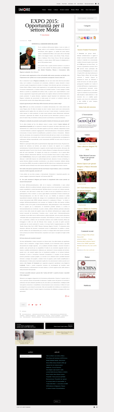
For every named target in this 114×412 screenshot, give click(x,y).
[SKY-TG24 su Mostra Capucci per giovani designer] (87, 202)
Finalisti (85, 50)
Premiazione (92, 50)
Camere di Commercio (31, 315)
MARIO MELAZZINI (27, 316)
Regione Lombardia (36, 316)
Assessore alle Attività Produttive (40, 314)
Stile (82, 9)
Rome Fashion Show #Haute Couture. (55, 374)
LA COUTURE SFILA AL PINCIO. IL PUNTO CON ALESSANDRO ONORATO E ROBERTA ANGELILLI (56, 372)
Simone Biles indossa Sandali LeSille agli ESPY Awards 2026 (56, 363)
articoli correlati (82, 184)
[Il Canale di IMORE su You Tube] (91, 38)
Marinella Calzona (81, 245)
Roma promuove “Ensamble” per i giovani (56, 379)
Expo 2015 (48, 315)
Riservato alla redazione (89, 3)
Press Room (64, 3)
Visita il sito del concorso (87, 107)
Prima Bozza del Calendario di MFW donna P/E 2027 (56, 358)
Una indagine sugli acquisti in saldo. (55, 369)
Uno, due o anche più (89, 250)
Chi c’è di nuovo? (91, 9)
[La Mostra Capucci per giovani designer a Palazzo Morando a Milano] (87, 181)
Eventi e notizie (64, 9)
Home (44, 9)
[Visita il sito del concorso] (77, 46)
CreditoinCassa (41, 315)
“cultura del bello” (26, 314)
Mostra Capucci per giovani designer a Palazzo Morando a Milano (87, 167)
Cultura (56, 9)
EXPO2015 (24, 311)
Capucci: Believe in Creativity (87, 209)
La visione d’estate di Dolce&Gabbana (55, 388)
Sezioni (79, 50)
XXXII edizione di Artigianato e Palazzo (55, 386)
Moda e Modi (75, 9)
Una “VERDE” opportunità (88, 243)
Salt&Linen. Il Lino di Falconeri (53, 367)
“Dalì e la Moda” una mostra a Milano (55, 355)
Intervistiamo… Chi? (72, 3)
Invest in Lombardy (55, 315)
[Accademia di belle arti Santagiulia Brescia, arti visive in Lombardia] (87, 278)
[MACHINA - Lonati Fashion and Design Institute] (87, 270)
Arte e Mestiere (80, 3)
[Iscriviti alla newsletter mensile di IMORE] (78, 38)
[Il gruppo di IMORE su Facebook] (88, 38)
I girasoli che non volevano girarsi (54, 365)
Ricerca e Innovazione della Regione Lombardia (53, 316)
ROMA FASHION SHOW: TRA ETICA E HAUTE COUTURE (55, 361)
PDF (68, 296)
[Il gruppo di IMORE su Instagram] (85, 38)
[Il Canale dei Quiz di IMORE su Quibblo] (94, 38)
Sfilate (50, 9)
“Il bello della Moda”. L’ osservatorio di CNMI (57, 383)
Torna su (56, 401)
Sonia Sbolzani (45, 35)
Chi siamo (58, 3)
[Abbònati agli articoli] (81, 38)
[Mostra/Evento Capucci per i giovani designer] (87, 220)
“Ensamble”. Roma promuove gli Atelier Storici (55, 377)
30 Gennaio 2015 (23, 40)
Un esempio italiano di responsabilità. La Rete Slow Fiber (56, 382)
